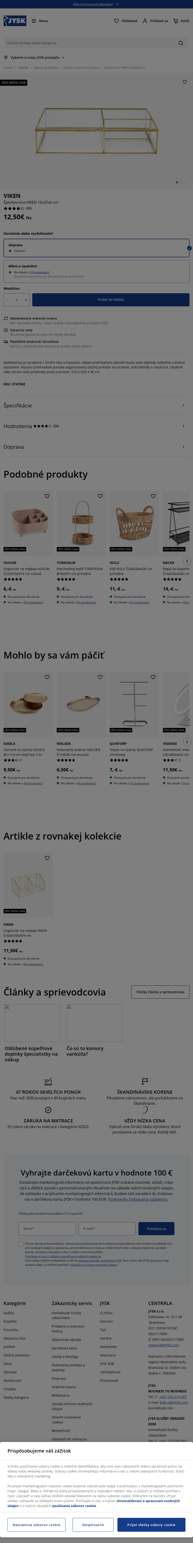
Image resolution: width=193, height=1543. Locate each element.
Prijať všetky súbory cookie (151, 1525)
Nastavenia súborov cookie (36, 1525)
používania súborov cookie (74, 1506)
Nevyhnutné (93, 1525)
